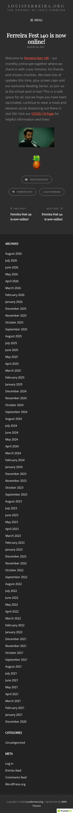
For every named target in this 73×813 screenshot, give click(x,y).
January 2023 (14, 549)
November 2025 (16, 315)
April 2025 (12, 364)
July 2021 (11, 673)
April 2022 (12, 611)
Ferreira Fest (24, 191)
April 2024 (12, 446)
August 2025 (13, 336)
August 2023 (13, 501)
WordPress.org (15, 784)
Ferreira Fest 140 (36, 58)
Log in (9, 764)
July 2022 (11, 591)
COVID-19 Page (43, 114)
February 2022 (14, 625)
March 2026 (13, 288)
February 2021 (14, 708)
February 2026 (14, 295)
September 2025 (16, 329)
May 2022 (11, 605)
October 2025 (14, 322)
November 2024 (16, 398)
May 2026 (11, 274)
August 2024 (13, 419)
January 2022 (14, 632)
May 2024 (11, 439)
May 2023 (11, 522)
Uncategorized (39, 179)
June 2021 (11, 680)
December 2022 (15, 556)
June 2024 (11, 432)
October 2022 (14, 570)
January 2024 (14, 467)
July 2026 (11, 260)
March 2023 (13, 536)
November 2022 (16, 563)
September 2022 (16, 577)
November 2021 (16, 646)
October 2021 (14, 653)
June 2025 (11, 350)
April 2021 (12, 694)
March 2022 (13, 618)
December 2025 (15, 309)
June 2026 (11, 267)
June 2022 (11, 598)
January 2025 (14, 384)
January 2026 (14, 302)
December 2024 (15, 391)
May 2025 (11, 357)
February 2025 (14, 377)
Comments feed (16, 777)
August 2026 (13, 254)
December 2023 (15, 474)
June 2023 (11, 515)
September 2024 (16, 412)
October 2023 (14, 488)
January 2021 (14, 715)
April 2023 (12, 529)
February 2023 (14, 543)
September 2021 (16, 660)
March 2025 (13, 371)
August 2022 (13, 584)
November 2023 (16, 481)
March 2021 (13, 701)
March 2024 (13, 453)
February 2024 (14, 460)
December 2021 (15, 639)
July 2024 (11, 426)
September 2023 (16, 494)
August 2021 (13, 666)
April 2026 (12, 281)
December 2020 (15, 722)
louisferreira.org (36, 5)
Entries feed (13, 770)
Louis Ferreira (51, 191)
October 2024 (14, 405)
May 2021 (11, 687)
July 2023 (11, 508)
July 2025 (11, 343)
